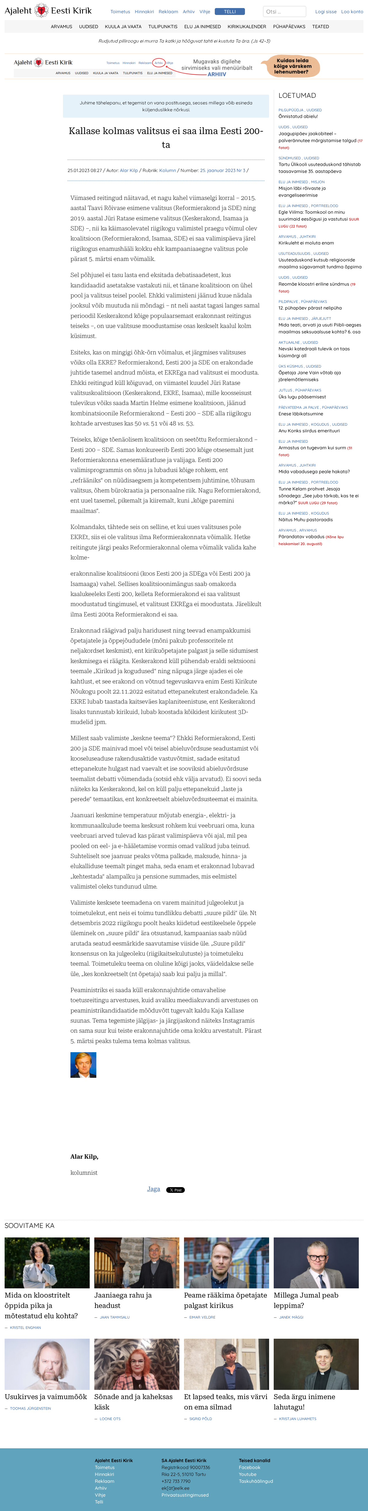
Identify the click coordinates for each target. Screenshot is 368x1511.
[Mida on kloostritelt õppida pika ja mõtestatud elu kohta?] (47, 1287)
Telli (99, 1502)
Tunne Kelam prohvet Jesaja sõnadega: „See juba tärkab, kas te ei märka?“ (319, 495)
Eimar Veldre (202, 1317)
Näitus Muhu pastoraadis (306, 519)
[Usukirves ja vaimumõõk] (47, 1388)
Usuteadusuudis (295, 253)
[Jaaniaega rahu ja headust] (136, 1287)
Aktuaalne (290, 342)
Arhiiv (189, 11)
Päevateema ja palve (299, 407)
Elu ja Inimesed (202, 26)
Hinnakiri (144, 11)
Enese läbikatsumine (301, 414)
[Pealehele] (41, 16)
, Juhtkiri (306, 236)
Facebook (249, 1467)
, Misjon (317, 181)
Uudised (88, 26)
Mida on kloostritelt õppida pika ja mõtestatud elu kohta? (41, 1305)
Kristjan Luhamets (297, 1418)
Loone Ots (110, 1418)
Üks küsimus (291, 366)
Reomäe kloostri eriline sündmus (314, 284)
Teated (320, 26)
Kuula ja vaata (123, 26)
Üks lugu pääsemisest (302, 397)
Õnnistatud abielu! (298, 116)
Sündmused (290, 158)
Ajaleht (18, 10)
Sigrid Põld (200, 1418)
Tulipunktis (162, 26)
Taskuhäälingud (256, 1481)
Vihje (205, 11)
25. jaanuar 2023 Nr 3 (222, 170)
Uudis (284, 127)
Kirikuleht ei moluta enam (306, 243)
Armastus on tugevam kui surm (313, 447)
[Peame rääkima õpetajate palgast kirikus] (226, 1287)
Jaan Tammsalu (115, 1317)
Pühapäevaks (289, 26)
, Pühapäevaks (313, 301)
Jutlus (286, 390)
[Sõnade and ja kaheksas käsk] (136, 1388)
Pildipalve (289, 301)
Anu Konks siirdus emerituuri (309, 430)
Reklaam (168, 11)
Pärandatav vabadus (302, 536)
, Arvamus (307, 530)
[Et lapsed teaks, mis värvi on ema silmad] (226, 1388)
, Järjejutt (320, 318)
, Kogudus (319, 424)
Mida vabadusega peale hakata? (314, 471)
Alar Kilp (129, 170)
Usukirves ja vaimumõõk (46, 1397)
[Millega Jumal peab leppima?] (316, 1287)
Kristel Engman (25, 1327)
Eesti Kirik (71, 10)
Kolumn (167, 170)
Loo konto (352, 11)
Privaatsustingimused (185, 1495)
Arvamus (61, 26)
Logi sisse (326, 11)
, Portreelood (323, 205)
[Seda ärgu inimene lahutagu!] (316, 1388)
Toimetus (120, 11)
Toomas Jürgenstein (30, 1408)
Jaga (153, 1188)
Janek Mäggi (291, 1317)
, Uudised (313, 110)
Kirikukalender (247, 26)
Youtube (247, 1474)
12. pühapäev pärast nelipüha (310, 308)
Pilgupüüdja (291, 110)
